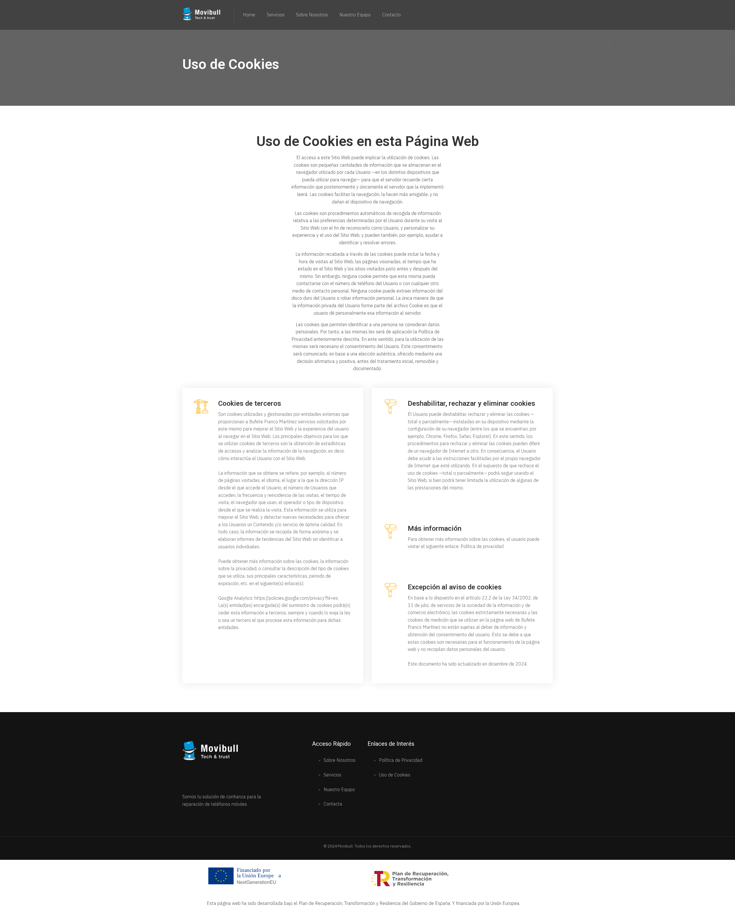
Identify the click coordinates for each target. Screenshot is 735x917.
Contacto (391, 15)
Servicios (276, 15)
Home (249, 15)
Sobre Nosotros (312, 15)
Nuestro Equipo (355, 15)
